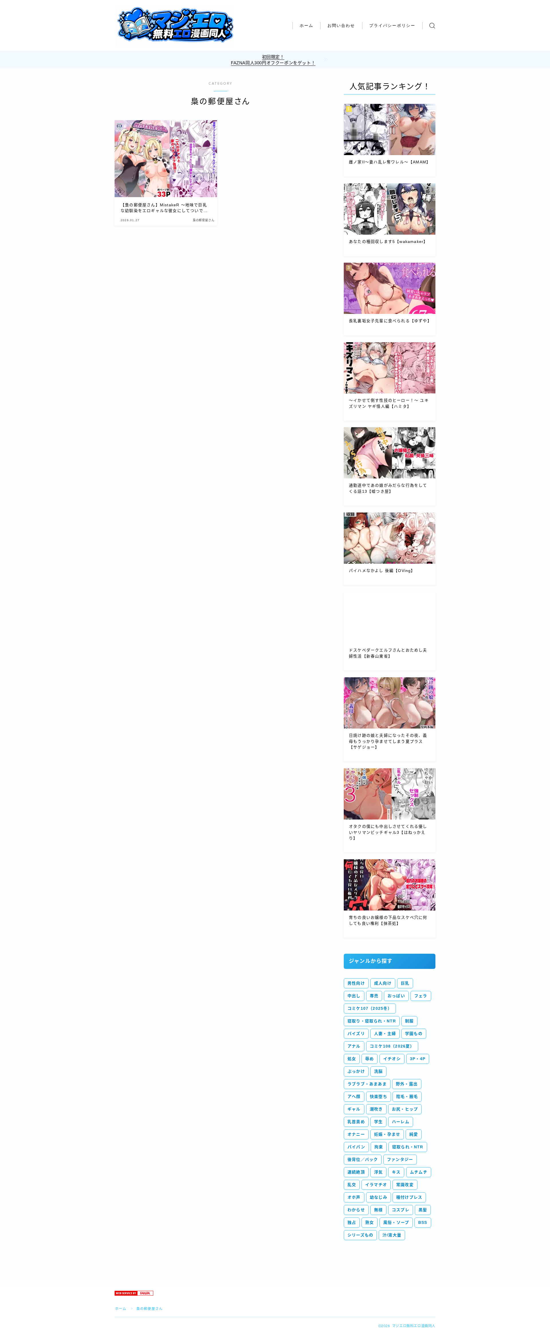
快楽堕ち (378, 1096)
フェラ (420, 995)
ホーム (306, 25)
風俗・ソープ (396, 1222)
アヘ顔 (354, 1096)
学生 (378, 1121)
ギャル (354, 1109)
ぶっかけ (356, 1071)
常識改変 (405, 1184)
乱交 (351, 1184)
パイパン (356, 1147)
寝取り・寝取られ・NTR (371, 1021)
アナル (354, 1046)
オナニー (356, 1134)
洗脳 (378, 1071)
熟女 (369, 1222)
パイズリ (356, 1033)
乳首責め (356, 1121)
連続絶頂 (356, 1172)
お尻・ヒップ (405, 1109)
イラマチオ (376, 1184)
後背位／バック (362, 1159)
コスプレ (400, 1210)
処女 (351, 1058)
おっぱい (396, 995)
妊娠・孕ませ (387, 1134)
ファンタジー (400, 1159)
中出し (354, 995)
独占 (351, 1222)
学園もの (414, 1033)
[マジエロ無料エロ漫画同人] (174, 25)
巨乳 (405, 983)
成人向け (383, 983)
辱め (369, 1058)
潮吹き (376, 1109)
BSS (422, 1222)
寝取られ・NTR (407, 1147)
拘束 (378, 1147)
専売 (374, 995)
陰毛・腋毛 (407, 1096)
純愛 (413, 1134)
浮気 (378, 1172)
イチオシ (392, 1058)
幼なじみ (378, 1197)
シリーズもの (360, 1235)
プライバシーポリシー (392, 25)
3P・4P (417, 1058)
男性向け (356, 983)
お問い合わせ (341, 25)
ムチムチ (418, 1172)
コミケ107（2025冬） (369, 1008)
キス (396, 1172)
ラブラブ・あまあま (367, 1084)
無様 (378, 1210)
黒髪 (423, 1210)
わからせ (356, 1210)
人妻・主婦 (385, 1033)
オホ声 (354, 1197)
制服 (409, 1021)
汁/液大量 (391, 1235)
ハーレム (400, 1121)
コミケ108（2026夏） (392, 1046)
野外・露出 (407, 1084)
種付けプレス (409, 1197)
